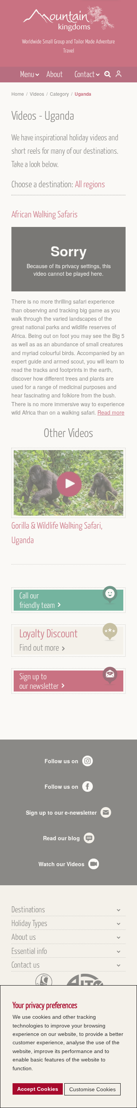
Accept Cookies (37, 1089)
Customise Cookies (92, 1089)
